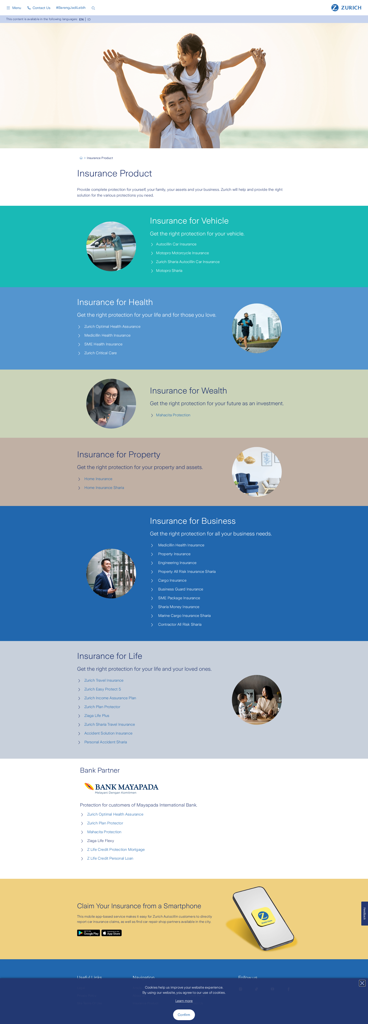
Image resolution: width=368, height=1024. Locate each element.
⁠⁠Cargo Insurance (170, 580)
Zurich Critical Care (99, 353)
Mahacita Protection (172, 415)
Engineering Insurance (175, 563)
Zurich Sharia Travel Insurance (108, 724)
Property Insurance (173, 554)
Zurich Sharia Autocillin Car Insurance (188, 262)
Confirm (184, 1015)
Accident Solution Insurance (106, 733)
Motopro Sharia (169, 270)
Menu (16, 8)
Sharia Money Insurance (177, 607)
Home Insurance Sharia (103, 487)
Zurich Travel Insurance (102, 680)
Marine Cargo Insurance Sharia (183, 615)
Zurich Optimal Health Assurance (111, 326)
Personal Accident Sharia (104, 742)
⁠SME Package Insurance (177, 598)
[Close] (362, 983)
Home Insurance (97, 479)
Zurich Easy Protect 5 (101, 689)
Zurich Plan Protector (100, 707)
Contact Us (41, 8)
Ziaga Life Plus (95, 715)
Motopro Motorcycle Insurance (182, 253)
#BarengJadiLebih (70, 8)
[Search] (93, 7)
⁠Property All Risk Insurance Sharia (185, 571)
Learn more (184, 1001)
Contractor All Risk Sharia (178, 624)
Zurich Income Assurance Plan (108, 698)
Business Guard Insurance (179, 589)
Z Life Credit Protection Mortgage (116, 849)
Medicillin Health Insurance (106, 335)
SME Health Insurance (102, 344)
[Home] (346, 7)
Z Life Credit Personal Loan (110, 858)
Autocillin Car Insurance (176, 244)
